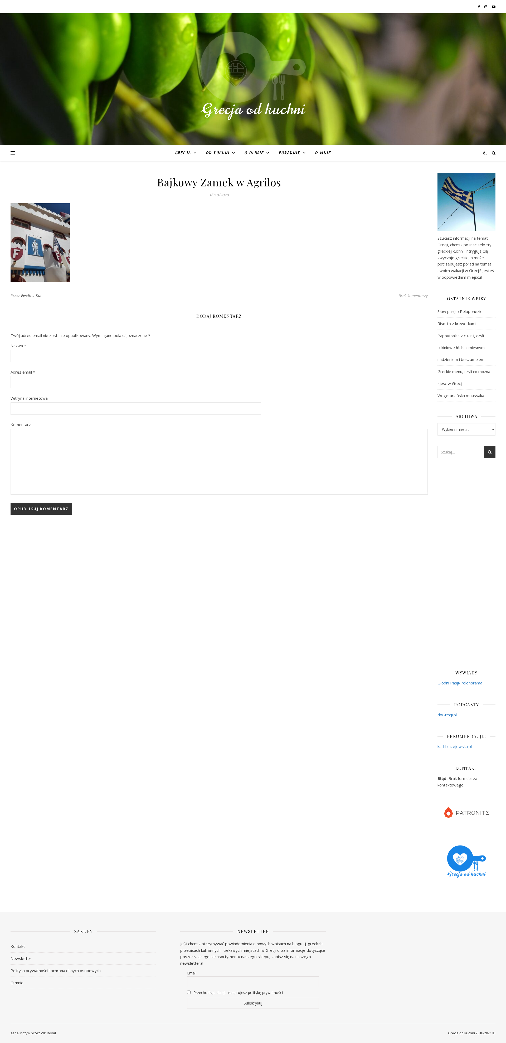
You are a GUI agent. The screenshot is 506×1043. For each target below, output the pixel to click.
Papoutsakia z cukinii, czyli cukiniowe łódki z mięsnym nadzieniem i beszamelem (461, 347)
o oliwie (254, 153)
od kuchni (218, 153)
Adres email (23, 372)
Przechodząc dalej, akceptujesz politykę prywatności (237, 992)
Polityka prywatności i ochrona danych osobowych (56, 970)
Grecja (183, 153)
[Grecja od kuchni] (253, 76)
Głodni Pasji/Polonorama (459, 682)
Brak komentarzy (413, 295)
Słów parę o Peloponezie (460, 311)
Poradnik (289, 153)
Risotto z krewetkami (456, 323)
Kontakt (18, 946)
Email (191, 973)
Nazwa (18, 345)
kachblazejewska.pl (454, 746)
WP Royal (48, 1033)
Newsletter (21, 958)
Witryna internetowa (29, 398)
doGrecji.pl (447, 714)
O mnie (323, 153)
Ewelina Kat (31, 295)
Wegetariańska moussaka (460, 395)
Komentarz (21, 424)
